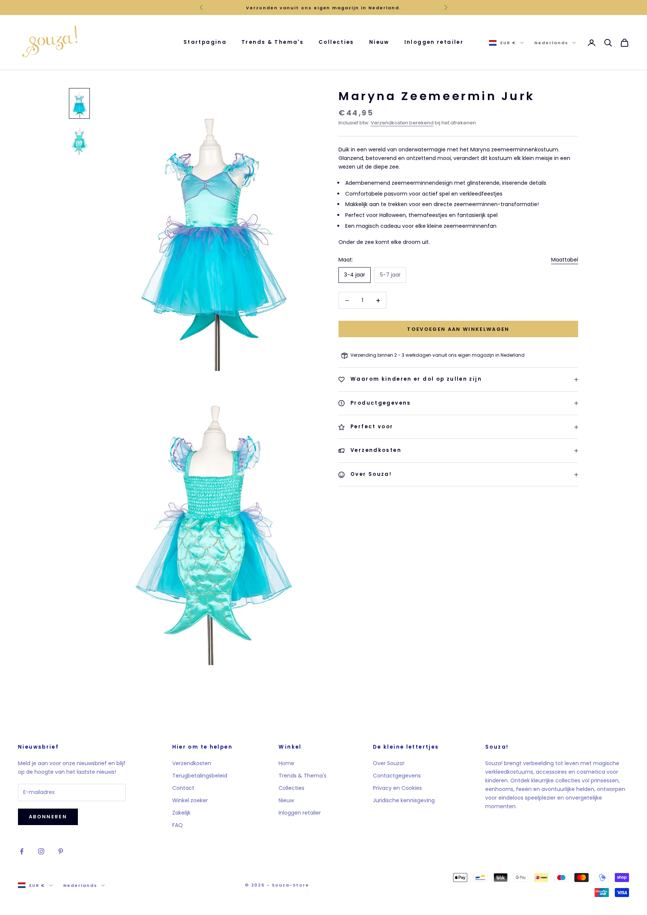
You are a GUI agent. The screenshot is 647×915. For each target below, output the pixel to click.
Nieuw (379, 42)
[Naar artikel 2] (79, 140)
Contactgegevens (397, 775)
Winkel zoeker (190, 800)
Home (286, 763)
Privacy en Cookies (397, 788)
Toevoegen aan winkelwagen (458, 329)
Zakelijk (181, 812)
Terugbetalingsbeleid (199, 775)
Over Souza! (388, 763)
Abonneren (48, 816)
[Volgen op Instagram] (41, 851)
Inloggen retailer (434, 42)
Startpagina (205, 42)
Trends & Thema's (273, 42)
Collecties (336, 42)
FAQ (177, 825)
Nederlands (551, 43)
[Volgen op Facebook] (21, 851)
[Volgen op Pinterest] (60, 851)
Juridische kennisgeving (404, 800)
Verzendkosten (191, 763)
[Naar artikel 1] (79, 103)
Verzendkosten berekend (402, 123)
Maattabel (564, 259)
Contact (183, 788)
